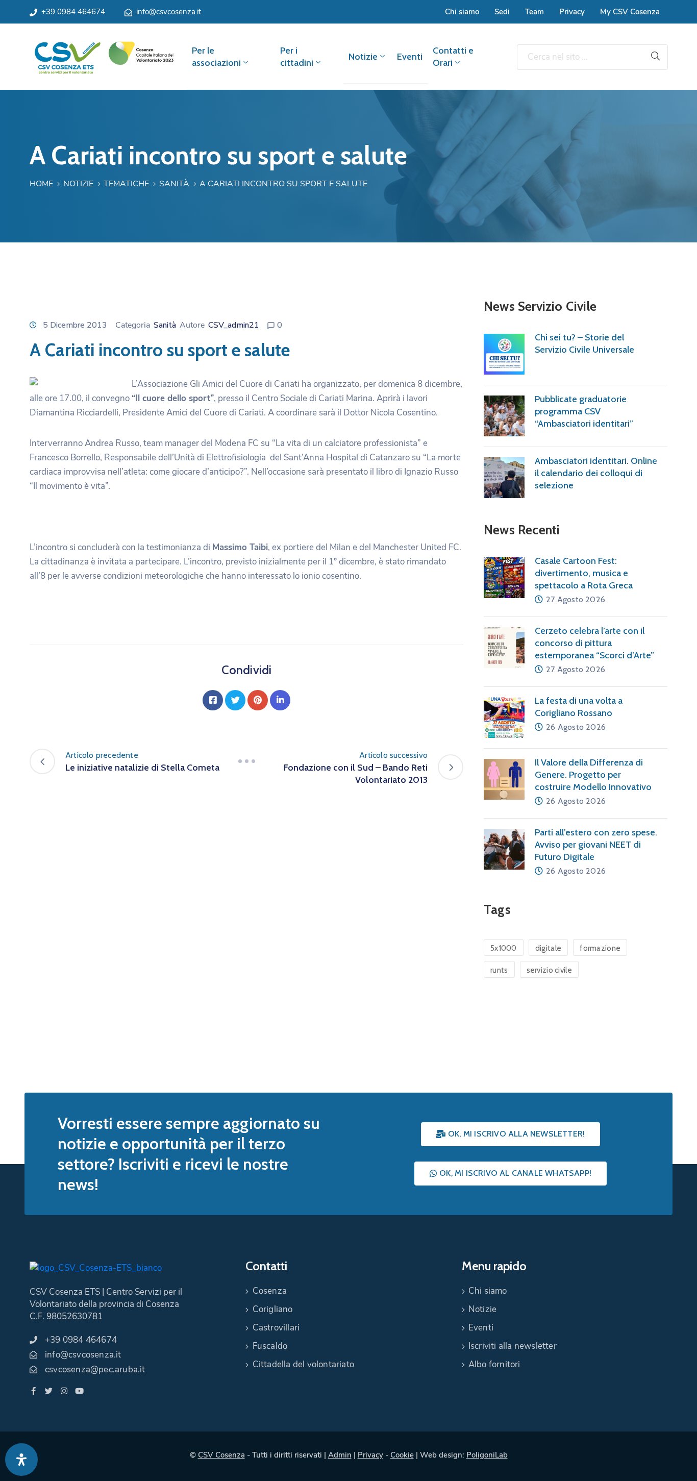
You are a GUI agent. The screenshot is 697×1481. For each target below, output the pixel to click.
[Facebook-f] (33, 1391)
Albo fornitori (494, 1364)
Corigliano (273, 1309)
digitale (548, 948)
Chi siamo (462, 12)
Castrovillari (276, 1328)
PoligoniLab (487, 1455)
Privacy (572, 12)
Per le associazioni (216, 56)
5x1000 (503, 948)
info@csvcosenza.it (168, 12)
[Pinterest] (257, 700)
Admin (340, 1455)
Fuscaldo (270, 1346)
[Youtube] (79, 1391)
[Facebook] (213, 700)
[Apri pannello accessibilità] (21, 1459)
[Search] (655, 57)
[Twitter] (235, 700)
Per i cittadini (296, 56)
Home (41, 183)
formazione (600, 948)
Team (534, 12)
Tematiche (126, 183)
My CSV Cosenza (630, 12)
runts (499, 970)
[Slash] (246, 761)
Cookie (402, 1455)
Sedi (502, 12)
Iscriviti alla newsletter (512, 1346)
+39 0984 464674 (73, 12)
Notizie (363, 56)
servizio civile (549, 970)
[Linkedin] (280, 700)
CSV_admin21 (233, 325)
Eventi (409, 56)
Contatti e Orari (453, 56)
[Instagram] (64, 1391)
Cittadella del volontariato (303, 1364)
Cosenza (270, 1291)
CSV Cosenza (221, 1455)
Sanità (174, 183)
